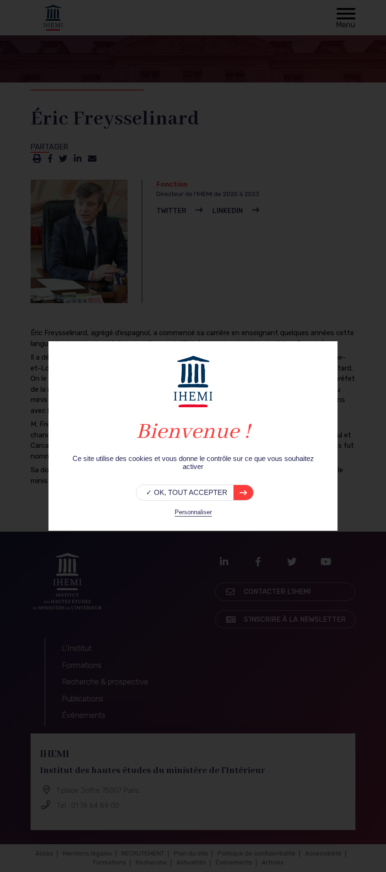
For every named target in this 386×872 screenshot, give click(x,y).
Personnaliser (193, 512)
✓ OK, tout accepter (186, 492)
